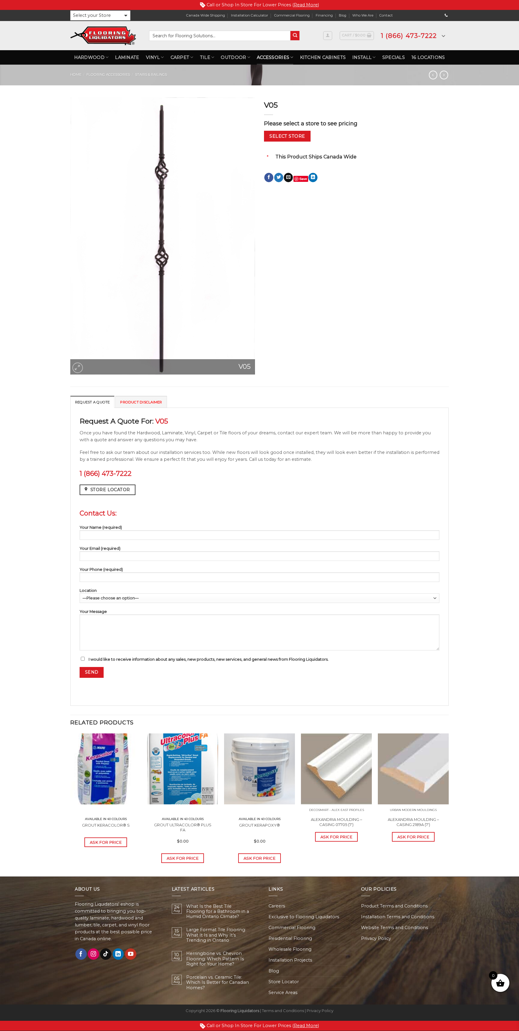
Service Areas (283, 992)
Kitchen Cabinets (323, 57)
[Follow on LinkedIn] (118, 954)
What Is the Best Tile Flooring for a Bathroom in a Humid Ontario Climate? (217, 911)
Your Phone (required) (101, 569)
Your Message (93, 611)
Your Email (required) (100, 548)
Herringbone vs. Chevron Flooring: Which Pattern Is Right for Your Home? (215, 959)
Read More (306, 5)
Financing (324, 15)
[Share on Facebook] (268, 177)
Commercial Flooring (292, 15)
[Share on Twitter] (278, 177)
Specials (393, 57)
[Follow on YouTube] (130, 954)
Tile (205, 57)
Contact (386, 15)
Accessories (273, 57)
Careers (277, 906)
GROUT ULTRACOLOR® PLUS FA (182, 827)
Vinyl (153, 57)
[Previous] (70, 804)
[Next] (448, 804)
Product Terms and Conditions (394, 906)
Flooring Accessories (108, 74)
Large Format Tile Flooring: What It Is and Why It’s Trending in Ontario (216, 935)
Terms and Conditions (283, 1010)
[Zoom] (77, 368)
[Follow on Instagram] (93, 954)
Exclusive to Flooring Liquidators (304, 916)
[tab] (92, 402)
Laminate (127, 57)
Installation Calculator (249, 15)
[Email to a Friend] (288, 177)
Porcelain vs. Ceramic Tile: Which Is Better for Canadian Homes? (217, 982)
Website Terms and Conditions (394, 927)
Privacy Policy (376, 938)
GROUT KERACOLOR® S (106, 825)
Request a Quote (92, 402)
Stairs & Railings (151, 74)
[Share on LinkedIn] (312, 177)
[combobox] (219, 35)
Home (75, 74)
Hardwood (89, 57)
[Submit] (295, 35)
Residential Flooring (290, 938)
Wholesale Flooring (290, 949)
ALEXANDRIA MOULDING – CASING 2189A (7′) (413, 822)
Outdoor (233, 57)
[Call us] (446, 15)
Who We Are (362, 15)
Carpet (180, 57)
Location (88, 590)
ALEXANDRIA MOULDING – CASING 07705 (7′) (336, 822)
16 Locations (428, 57)
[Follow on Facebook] (81, 954)
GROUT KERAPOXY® (259, 825)
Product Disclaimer (141, 402)
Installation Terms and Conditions (397, 916)
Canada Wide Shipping (205, 15)
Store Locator (284, 981)
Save (303, 178)
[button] (100, 15)
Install (362, 57)
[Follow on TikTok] (105, 954)
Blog (342, 15)
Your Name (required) (101, 527)
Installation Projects (290, 960)
